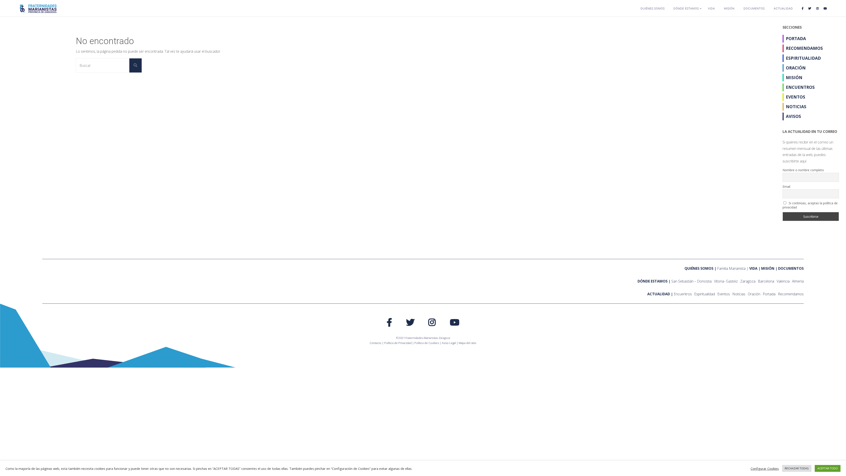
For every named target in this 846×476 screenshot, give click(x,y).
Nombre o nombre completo (803, 170)
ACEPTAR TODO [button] (827, 468)
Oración (796, 68)
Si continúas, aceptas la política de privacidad (810, 205)
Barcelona (766, 281)
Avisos (793, 116)
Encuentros (800, 87)
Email (786, 186)
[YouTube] (825, 8)
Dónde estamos (653, 281)
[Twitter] (810, 8)
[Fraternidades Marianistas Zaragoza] (38, 8)
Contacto (375, 343)
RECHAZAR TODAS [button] (797, 468)
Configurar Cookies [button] (765, 468)
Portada (796, 38)
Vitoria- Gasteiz (726, 281)
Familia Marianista (731, 268)
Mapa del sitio (467, 343)
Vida (753, 268)
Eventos (795, 97)
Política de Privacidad (398, 343)
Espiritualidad (803, 58)
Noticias (796, 107)
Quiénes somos (699, 268)
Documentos (791, 268)
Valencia (783, 281)
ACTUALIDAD (658, 294)
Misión (794, 77)
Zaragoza (747, 281)
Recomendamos (804, 48)
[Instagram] (817, 8)
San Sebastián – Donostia (691, 281)
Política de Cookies (426, 343)
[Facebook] (802, 8)
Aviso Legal (449, 343)
